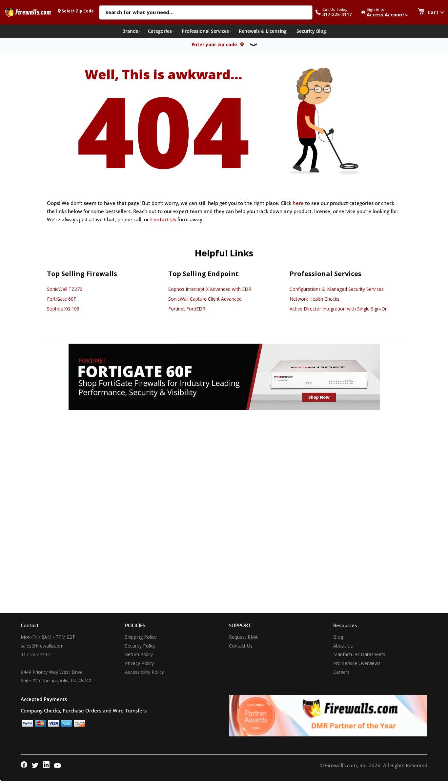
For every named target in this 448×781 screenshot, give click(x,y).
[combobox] (205, 13)
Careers (341, 672)
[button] (337, 12)
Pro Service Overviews (356, 663)
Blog (338, 637)
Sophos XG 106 (63, 309)
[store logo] (27, 12)
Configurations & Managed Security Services (337, 289)
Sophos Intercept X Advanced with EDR (209, 289)
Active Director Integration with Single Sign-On (339, 309)
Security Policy (140, 646)
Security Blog (311, 31)
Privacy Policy (139, 663)
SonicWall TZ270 (64, 289)
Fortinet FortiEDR (186, 309)
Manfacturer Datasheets (359, 654)
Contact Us (163, 219)
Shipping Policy (140, 637)
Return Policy (139, 654)
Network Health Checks (314, 299)
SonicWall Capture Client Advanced (205, 299)
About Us (343, 646)
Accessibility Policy (144, 672)
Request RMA (243, 637)
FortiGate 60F (61, 299)
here (298, 203)
